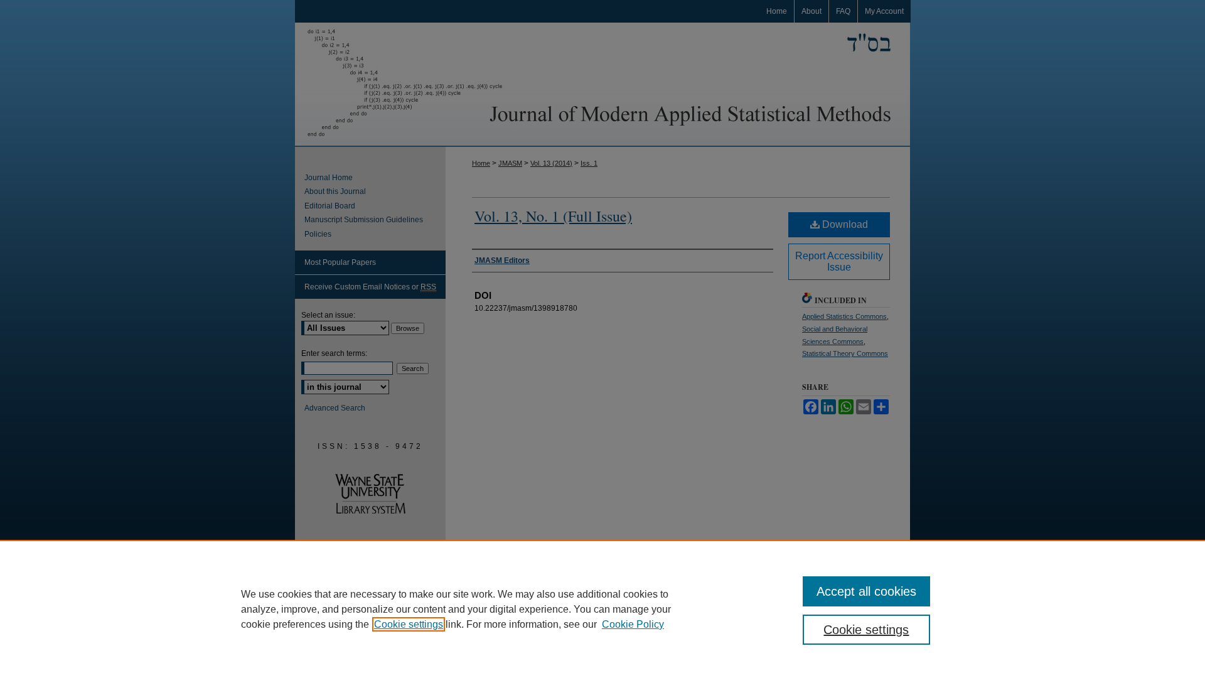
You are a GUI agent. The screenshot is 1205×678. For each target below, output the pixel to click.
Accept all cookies (866, 591)
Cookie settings (408, 624)
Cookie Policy (633, 624)
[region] (602, 609)
